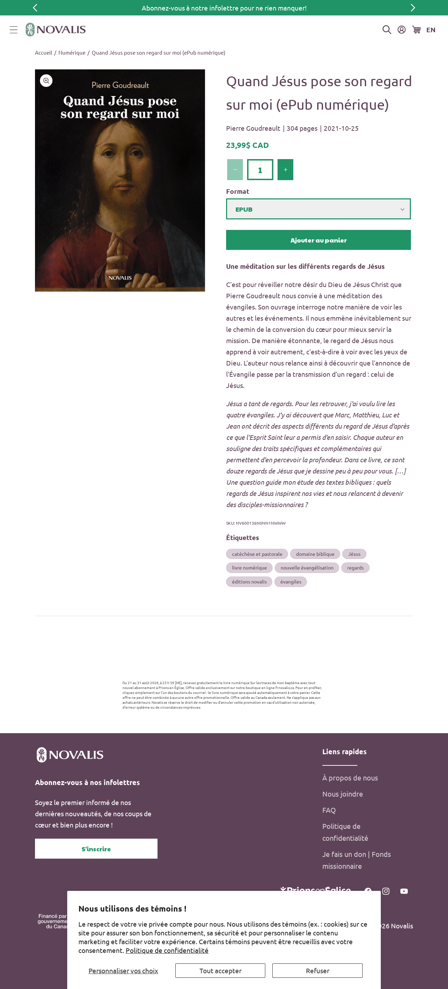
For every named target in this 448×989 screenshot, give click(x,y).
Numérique (71, 52)
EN (430, 29)
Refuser (317, 970)
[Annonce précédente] (35, 7)
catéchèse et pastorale (257, 554)
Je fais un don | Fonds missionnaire (356, 860)
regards (355, 567)
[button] (13, 29)
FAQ (329, 809)
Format (237, 191)
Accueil (43, 52)
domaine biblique (315, 554)
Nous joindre (342, 793)
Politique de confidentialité (167, 950)
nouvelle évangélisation (307, 567)
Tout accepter (220, 970)
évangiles (290, 581)
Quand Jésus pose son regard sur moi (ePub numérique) (158, 52)
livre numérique (249, 567)
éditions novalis (249, 581)
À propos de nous (350, 777)
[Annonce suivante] (413, 7)
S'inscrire (96, 848)
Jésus (354, 554)
